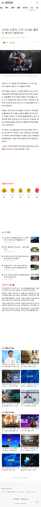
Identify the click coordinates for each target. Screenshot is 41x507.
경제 (18, 8)
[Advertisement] (20, 17)
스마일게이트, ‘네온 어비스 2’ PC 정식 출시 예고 (30, 430)
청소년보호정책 (20, 492)
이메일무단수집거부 (30, 492)
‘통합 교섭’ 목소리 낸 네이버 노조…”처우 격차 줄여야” (10, 385)
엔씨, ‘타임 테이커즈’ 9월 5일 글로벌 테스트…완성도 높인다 (11, 405)
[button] (37, 502)
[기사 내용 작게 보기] (35, 43)
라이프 (25, 8)
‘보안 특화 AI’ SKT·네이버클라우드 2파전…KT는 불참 (29, 469)
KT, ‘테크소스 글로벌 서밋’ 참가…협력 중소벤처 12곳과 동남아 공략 (30, 449)
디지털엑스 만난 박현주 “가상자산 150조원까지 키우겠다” (10, 449)
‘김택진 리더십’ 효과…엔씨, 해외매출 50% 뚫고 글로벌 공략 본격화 (11, 366)
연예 (12, 8)
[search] (37, 2)
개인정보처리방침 (11, 492)
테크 (32, 8)
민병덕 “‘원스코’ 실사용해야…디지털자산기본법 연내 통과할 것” (29, 405)
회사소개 (3, 492)
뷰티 (6, 8)
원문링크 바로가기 (8, 184)
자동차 (5, 242)
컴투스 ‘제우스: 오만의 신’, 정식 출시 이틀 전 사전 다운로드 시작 (30, 366)
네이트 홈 (16, 499)
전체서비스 (24, 499)
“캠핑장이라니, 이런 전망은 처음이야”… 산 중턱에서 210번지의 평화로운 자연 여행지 (16, 268)
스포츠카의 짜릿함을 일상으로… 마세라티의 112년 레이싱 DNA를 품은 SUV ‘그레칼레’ (16, 240)
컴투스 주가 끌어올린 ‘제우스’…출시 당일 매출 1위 (11, 430)
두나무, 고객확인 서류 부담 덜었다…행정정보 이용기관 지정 (30, 385)
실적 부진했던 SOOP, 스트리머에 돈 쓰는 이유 (10, 469)
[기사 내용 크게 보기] (37, 42)
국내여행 (6, 251)
